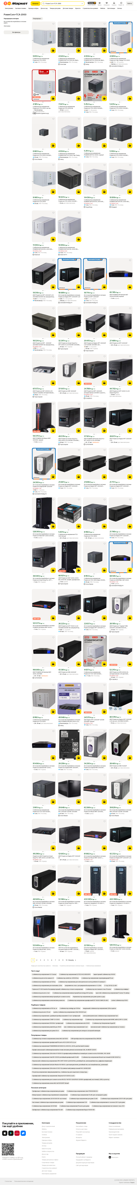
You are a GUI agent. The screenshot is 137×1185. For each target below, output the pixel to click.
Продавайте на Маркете (83, 1160)
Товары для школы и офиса (50, 1159)
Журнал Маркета (81, 1140)
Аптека (44, 1146)
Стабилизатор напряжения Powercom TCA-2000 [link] (41, 59)
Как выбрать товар (81, 1126)
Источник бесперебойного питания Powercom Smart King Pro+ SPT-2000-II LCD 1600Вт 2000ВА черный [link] (43, 579)
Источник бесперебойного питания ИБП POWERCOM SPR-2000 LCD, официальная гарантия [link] (69, 720)
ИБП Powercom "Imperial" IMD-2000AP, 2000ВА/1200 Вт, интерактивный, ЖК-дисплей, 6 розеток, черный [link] (119, 627)
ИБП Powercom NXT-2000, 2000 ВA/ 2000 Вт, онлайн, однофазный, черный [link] (69, 579)
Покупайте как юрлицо (83, 1132)
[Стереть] (82, 3)
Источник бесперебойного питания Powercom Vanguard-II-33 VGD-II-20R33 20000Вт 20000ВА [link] (95, 902)
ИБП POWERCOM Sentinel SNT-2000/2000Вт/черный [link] (119, 295)
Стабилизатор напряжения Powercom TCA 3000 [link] (41, 720)
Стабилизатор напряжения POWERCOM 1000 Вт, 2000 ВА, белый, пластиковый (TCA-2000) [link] (94, 200)
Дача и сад (45, 1154)
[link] (44, 974)
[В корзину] (53, 50)
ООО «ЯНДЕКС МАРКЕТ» (127, 1180)
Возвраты (79, 1137)
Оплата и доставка (81, 1129)
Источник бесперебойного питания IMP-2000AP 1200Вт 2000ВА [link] (120, 810)
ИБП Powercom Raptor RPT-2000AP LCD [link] (121, 439)
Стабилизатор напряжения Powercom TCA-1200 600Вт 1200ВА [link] (92, 673)
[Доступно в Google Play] (11, 1135)
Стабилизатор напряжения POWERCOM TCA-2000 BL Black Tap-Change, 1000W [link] (68, 59)
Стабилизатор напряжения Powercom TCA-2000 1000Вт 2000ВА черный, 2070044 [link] (67, 200)
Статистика (8, 1181)
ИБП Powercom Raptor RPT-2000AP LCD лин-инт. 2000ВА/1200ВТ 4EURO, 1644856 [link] (121, 720)
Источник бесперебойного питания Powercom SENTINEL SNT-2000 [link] (120, 579)
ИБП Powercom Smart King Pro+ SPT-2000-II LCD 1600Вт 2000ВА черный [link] (68, 344)
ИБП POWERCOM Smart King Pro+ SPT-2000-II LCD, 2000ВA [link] (94, 439)
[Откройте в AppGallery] (17, 1135)
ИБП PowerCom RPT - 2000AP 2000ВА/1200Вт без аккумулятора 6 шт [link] (43, 344)
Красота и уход (46, 1148)
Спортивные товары (48, 1162)
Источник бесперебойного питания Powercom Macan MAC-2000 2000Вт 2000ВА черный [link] (43, 948)
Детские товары (47, 1171)
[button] (37, 18)
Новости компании (114, 1126)
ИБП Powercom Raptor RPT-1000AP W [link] (69, 857)
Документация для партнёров (85, 1162)
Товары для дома (47, 1143)
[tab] (9, 8)
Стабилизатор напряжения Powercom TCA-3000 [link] (92, 535)
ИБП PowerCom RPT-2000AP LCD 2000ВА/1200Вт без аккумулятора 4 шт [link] (43, 296)
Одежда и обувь (47, 1140)
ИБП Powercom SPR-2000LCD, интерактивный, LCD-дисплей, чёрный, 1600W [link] (119, 673)
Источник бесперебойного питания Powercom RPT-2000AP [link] (95, 296)
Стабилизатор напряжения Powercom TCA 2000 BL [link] (66, 107)
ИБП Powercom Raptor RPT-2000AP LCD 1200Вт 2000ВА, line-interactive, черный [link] (95, 344)
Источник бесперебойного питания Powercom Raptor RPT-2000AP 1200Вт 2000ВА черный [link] (69, 485)
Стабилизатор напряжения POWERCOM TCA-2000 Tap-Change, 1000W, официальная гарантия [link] (69, 154)
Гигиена (44, 1134)
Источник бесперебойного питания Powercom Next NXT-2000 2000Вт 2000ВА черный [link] (43, 535)
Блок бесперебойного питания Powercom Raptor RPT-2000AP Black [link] (93, 948)
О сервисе (79, 1134)
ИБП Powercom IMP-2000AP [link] (67, 391)
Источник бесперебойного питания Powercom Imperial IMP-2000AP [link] (43, 485)
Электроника (46, 1137)
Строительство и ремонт (49, 1168)
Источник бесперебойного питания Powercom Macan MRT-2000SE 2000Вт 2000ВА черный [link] (95, 810)
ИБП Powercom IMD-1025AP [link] (118, 766)
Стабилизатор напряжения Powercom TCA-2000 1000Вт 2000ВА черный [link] (93, 107)
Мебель (44, 1129)
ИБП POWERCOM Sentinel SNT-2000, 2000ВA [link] (42, 673)
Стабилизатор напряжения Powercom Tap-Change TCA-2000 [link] (120, 59)
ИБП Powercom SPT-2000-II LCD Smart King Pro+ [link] (120, 391)
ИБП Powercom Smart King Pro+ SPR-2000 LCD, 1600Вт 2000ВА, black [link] (68, 439)
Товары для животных (48, 1165)
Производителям (114, 1132)
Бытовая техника (47, 1132)
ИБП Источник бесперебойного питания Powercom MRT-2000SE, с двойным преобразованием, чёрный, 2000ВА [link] (69, 948)
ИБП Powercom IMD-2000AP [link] (67, 672)
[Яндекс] (132, 1182)
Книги (43, 1157)
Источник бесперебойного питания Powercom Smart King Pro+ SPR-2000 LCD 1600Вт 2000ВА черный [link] (69, 902)
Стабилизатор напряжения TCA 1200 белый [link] (68, 535)
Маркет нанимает (114, 1137)
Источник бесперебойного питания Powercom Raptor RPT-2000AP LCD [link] (69, 296)
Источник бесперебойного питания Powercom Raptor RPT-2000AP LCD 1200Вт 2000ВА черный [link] (95, 627)
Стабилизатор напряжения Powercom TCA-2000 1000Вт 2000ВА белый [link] (119, 107)
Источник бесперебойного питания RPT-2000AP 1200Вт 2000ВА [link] (69, 810)
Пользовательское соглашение (23, 1181)
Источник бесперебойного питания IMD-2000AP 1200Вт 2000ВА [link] (43, 902)
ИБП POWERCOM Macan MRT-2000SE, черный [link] (42, 439)
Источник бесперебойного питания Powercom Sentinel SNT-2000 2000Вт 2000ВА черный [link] (43, 766)
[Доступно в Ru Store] (23, 1135)
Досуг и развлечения (48, 1126)
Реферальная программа (116, 1129)
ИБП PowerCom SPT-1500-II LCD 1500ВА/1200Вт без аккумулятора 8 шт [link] (69, 627)
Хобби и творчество (48, 1151)
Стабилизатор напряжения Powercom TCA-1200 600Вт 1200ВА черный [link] (41, 810)
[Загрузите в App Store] (4, 1135)
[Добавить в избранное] (53, 24)
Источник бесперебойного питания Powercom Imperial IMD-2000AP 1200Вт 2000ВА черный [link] (95, 766)
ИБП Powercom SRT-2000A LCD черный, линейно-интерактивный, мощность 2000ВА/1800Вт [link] (43, 392)
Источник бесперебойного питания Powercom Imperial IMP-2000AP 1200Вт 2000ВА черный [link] (69, 766)
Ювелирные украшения (49, 1173)
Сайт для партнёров (82, 1165)
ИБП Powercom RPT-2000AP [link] (118, 343)
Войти (129, 3)
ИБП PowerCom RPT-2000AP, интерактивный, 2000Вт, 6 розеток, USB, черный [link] (95, 392)
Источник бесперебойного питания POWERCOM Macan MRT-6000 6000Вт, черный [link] (43, 626)
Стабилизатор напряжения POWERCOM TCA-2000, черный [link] (94, 154)
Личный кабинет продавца (84, 1157)
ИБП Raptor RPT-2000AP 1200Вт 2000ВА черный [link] (94, 720)
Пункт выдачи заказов (115, 1134)
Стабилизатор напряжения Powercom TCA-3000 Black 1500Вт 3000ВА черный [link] (94, 579)
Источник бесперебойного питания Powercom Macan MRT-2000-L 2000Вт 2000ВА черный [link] (95, 857)
